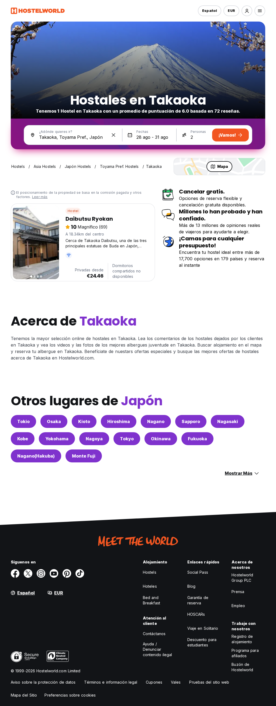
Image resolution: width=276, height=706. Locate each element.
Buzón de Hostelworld (242, 667)
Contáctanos (154, 633)
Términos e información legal (110, 682)
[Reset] (113, 135)
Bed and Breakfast (151, 600)
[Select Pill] (247, 10)
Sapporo (191, 421)
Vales (176, 682)
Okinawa (161, 438)
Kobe (22, 438)
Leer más (40, 197)
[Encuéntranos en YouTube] (54, 573)
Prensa (238, 591)
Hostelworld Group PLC (242, 578)
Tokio (23, 421)
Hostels (149, 572)
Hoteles (150, 586)
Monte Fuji (83, 456)
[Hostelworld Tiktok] (79, 573)
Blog (191, 586)
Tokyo (127, 438)
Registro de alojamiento (242, 639)
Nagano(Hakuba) (36, 456)
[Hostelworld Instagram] (41, 573)
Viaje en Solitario (202, 628)
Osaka (54, 421)
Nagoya (94, 438)
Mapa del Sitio (24, 695)
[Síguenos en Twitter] (28, 573)
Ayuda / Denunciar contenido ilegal (157, 649)
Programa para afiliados (245, 653)
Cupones (154, 682)
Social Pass (197, 572)
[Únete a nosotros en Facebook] (15, 573)
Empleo (238, 605)
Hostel (73, 211)
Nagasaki (227, 421)
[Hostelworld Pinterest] (67, 573)
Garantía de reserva (197, 600)
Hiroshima (118, 421)
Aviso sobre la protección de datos (43, 682)
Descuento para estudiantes (201, 642)
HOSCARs (196, 614)
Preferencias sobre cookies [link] (70, 695)
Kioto (84, 421)
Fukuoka (197, 438)
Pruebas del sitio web (209, 682)
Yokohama (56, 438)
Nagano (155, 421)
